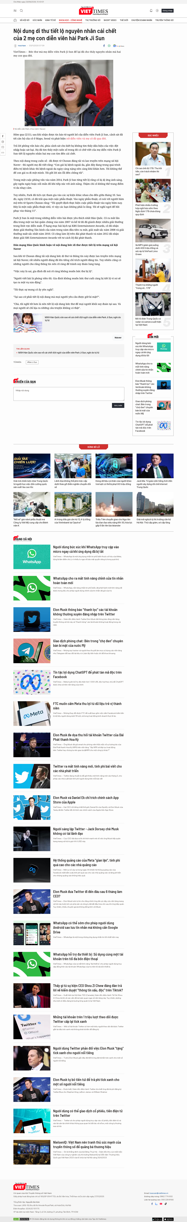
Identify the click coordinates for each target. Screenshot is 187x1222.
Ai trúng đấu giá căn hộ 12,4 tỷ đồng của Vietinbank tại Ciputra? (72, 521)
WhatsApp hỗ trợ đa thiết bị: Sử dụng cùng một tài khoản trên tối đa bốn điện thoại (88, 956)
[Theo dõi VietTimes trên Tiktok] (165, 1204)
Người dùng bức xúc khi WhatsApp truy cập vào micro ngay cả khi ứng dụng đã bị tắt (144, 349)
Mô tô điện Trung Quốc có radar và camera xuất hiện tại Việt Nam (148, 321)
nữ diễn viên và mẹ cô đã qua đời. (86, 138)
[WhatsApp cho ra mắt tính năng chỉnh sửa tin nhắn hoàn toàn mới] (164, 367)
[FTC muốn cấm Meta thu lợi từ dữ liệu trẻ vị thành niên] (31, 713)
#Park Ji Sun (32, 362)
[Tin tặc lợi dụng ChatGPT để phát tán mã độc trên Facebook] (164, 425)
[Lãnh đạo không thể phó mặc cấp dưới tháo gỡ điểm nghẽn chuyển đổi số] (72, 466)
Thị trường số (92, 20)
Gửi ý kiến (118, 405)
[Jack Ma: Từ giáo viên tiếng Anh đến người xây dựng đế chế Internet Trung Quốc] (155, 466)
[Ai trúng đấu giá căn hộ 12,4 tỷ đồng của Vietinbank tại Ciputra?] (72, 504)
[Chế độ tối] (157, 10)
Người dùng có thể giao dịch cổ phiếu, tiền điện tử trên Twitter (88, 1113)
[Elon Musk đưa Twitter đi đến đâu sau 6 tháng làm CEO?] (31, 901)
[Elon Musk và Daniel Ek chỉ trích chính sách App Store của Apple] (31, 807)
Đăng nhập (167, 10)
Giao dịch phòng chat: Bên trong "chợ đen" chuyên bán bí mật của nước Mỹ (144, 407)
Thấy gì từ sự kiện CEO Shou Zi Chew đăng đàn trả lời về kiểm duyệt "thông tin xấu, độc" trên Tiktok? (88, 987)
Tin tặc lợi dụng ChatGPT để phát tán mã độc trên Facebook (144, 426)
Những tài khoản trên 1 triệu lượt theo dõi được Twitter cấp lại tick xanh (85, 1019)
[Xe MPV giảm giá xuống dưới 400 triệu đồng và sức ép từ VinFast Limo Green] (153, 230)
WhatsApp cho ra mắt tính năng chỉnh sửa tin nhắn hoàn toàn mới (144, 368)
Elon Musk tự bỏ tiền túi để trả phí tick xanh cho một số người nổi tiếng (86, 1081)
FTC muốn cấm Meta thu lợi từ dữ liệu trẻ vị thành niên (87, 705)
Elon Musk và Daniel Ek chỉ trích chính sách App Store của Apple (86, 799)
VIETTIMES (93, 10)
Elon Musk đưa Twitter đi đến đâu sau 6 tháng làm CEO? (87, 893)
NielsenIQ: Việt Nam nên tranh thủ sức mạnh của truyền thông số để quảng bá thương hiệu (87, 1144)
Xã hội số (24, 20)
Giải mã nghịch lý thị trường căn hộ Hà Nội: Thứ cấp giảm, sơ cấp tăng (154, 521)
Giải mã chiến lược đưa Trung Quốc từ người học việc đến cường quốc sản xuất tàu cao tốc (30, 484)
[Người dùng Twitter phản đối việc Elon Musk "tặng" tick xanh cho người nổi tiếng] (31, 1058)
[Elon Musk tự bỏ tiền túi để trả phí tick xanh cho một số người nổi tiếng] (31, 1089)
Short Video (110, 20)
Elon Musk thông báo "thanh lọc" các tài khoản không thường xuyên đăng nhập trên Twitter (145, 387)
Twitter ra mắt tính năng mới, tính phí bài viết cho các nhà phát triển (87, 768)
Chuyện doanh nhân (141, 20)
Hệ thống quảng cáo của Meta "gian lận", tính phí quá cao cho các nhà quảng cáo (86, 862)
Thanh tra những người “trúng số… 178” (146, 286)
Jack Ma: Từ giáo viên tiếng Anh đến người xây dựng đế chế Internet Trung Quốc (154, 484)
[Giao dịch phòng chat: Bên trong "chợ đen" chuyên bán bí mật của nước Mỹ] (164, 405)
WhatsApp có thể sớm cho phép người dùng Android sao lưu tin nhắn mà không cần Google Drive (85, 927)
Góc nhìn (37, 20)
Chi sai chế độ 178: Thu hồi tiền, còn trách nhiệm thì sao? (148, 171)
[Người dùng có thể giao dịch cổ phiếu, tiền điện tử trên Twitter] (31, 1121)
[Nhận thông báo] (151, 10)
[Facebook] (104, 45)
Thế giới (124, 20)
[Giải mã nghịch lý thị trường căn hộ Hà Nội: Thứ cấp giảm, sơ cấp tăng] (155, 504)
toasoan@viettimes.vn (158, 1193)
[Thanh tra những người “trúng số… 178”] (153, 270)
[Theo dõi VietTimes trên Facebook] (152, 1204)
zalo (156, 1204)
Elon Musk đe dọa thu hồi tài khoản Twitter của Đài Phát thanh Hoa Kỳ (88, 737)
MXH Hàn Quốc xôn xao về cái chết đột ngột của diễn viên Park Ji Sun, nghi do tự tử (83, 319)
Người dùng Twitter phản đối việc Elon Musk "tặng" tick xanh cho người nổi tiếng (88, 1050)
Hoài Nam (22, 46)
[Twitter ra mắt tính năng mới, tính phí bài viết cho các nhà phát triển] (31, 776)
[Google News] (118, 45)
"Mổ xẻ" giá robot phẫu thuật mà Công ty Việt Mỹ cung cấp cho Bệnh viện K (30, 522)
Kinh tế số (50, 20)
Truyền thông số (164, 20)
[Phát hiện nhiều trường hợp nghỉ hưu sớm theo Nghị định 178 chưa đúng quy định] (153, 190)
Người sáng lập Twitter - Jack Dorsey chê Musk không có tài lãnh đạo (86, 831)
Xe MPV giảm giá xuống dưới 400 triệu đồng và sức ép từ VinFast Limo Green (147, 250)
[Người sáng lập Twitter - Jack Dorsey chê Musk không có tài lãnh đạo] (31, 839)
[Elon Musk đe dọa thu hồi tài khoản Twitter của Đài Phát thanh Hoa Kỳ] (31, 745)
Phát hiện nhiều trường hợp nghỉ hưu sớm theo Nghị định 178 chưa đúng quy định (147, 210)
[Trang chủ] (15, 20)
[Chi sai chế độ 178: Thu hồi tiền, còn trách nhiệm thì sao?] (153, 154)
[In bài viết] (109, 45)
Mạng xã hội (23, 539)
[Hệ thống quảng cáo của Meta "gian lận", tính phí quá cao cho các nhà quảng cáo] (31, 870)
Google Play (169, 1219)
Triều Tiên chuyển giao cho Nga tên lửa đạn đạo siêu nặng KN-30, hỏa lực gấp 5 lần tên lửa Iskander (114, 522)
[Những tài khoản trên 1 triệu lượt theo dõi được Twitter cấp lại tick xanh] (31, 1027)
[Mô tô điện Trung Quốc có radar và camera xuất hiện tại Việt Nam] (153, 304)
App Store (157, 1219)
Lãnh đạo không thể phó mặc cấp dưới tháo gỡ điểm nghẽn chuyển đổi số (72, 484)
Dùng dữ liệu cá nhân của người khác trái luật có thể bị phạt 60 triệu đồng (114, 482)
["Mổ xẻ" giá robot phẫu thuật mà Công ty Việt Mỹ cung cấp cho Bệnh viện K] (31, 504)
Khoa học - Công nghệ (70, 20)
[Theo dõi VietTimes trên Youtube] (161, 1204)
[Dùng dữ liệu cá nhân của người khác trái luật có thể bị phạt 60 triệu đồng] (114, 466)
